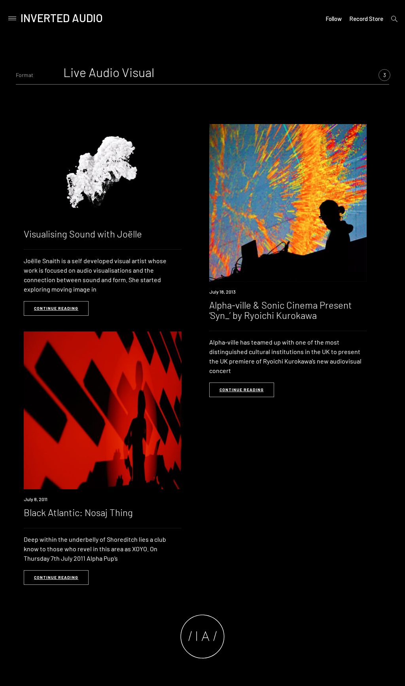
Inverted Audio (62, 17)
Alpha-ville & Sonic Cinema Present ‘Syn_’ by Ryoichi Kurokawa (280, 310)
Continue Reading (56, 308)
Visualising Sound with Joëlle (83, 233)
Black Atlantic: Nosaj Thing (78, 512)
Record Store (366, 18)
